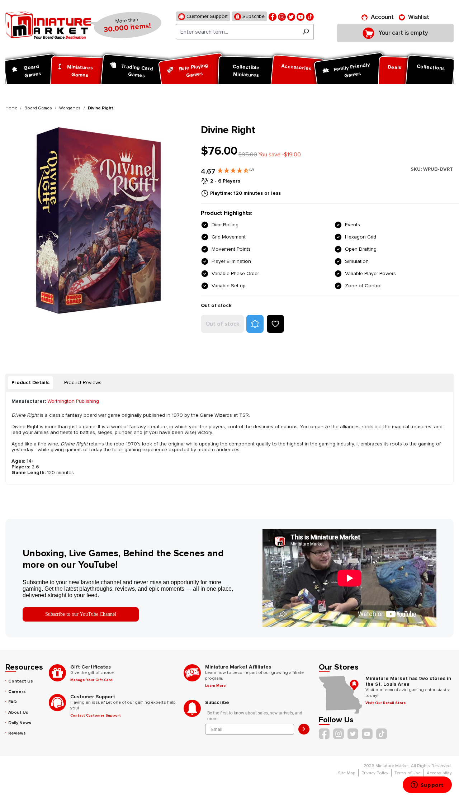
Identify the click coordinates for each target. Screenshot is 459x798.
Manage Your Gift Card (91, 680)
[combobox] (237, 31)
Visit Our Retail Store (385, 703)
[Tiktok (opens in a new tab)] (310, 16)
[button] (235, 168)
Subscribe (253, 16)
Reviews (17, 733)
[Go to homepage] (48, 25)
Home (11, 108)
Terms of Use (407, 773)
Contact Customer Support (95, 715)
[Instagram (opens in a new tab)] (282, 16)
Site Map (346, 773)
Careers (17, 691)
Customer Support (206, 16)
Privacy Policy (374, 773)
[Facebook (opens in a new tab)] (272, 16)
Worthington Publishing (73, 401)
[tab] (30, 382)
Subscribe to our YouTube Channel (80, 614)
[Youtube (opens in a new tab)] (300, 16)
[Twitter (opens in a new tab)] (291, 16)
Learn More (215, 686)
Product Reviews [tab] (82, 382)
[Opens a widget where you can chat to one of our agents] (427, 785)
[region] (98, 220)
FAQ (12, 702)
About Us (18, 712)
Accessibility (439, 773)
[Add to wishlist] (275, 324)
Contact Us (20, 681)
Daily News (19, 723)
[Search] (306, 31)
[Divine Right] (98, 220)
